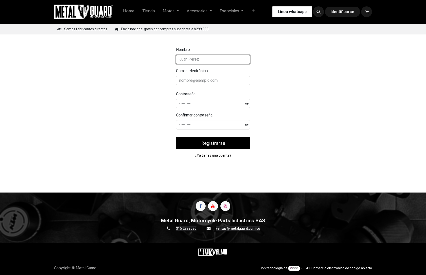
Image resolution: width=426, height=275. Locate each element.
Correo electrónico (192, 70)
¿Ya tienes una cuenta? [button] (213, 155)
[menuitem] (128, 12)
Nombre (183, 49)
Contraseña (185, 94)
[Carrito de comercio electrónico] (366, 11)
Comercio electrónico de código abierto (341, 268)
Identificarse (342, 11)
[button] (318, 11)
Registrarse (213, 143)
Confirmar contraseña (194, 115)
